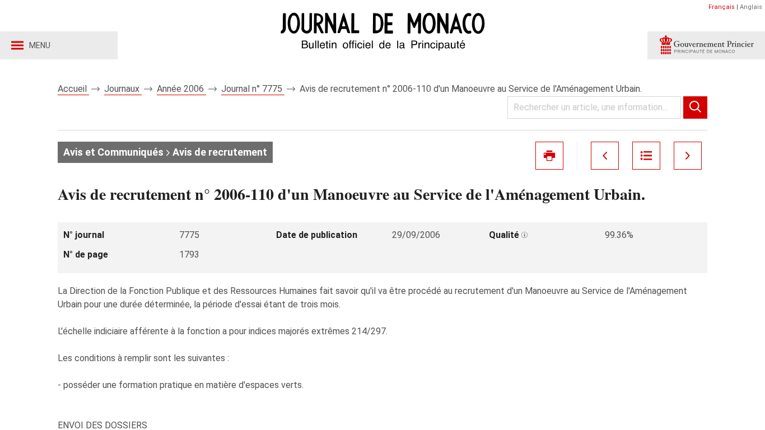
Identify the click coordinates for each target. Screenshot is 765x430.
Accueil (73, 88)
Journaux (123, 88)
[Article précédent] (605, 156)
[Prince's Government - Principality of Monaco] (706, 45)
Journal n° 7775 (252, 88)
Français (721, 7)
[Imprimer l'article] (549, 156)
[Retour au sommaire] (646, 156)
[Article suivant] (688, 156)
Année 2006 (181, 88)
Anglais (751, 7)
